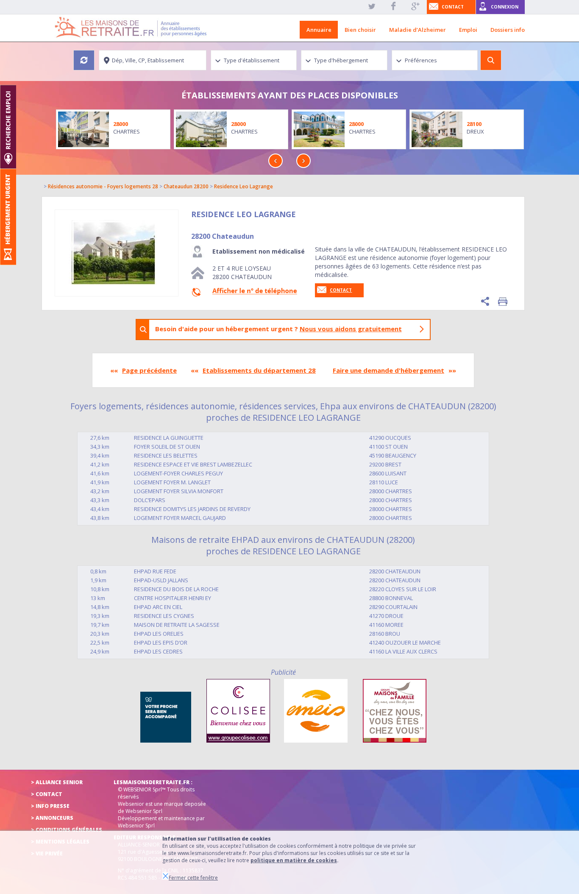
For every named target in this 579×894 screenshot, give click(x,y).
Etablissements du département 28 (259, 370)
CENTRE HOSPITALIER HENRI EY (172, 598)
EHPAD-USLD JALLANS (161, 580)
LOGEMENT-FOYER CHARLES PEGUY (178, 473)
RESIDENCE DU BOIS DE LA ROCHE (176, 589)
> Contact (46, 794)
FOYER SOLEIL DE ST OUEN (167, 446)
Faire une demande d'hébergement (388, 370)
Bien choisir (360, 30)
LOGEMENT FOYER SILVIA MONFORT (178, 491)
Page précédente (149, 370)
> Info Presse (50, 806)
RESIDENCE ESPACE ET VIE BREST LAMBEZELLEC (193, 464)
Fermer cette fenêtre (193, 877)
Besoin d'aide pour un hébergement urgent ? (278, 328)
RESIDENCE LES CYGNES (164, 616)
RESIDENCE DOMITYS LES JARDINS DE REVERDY (192, 509)
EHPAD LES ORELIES (159, 633)
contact (453, 7)
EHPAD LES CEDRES (158, 651)
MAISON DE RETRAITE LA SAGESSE (177, 625)
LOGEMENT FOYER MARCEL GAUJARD (180, 518)
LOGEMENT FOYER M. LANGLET (172, 482)
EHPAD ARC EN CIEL (158, 607)
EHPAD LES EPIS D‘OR (160, 642)
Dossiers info (507, 30)
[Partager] (485, 301)
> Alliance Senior (57, 782)
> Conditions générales (66, 829)
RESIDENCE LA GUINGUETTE (168, 437)
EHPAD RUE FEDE (155, 571)
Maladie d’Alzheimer (417, 30)
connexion (504, 7)
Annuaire (318, 30)
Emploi (468, 30)
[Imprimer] (502, 301)
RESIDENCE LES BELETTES (166, 455)
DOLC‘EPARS (149, 500)
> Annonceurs (52, 817)
